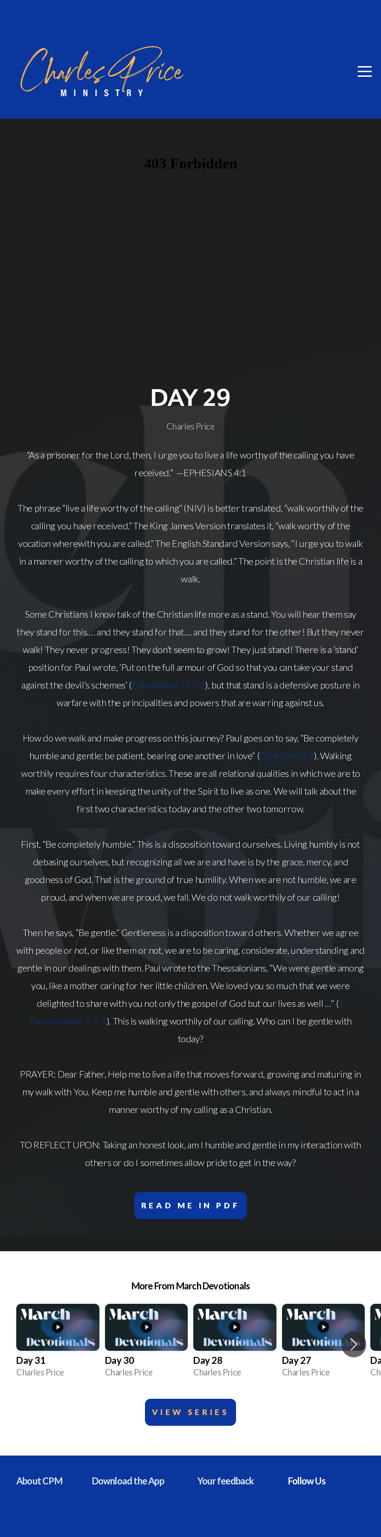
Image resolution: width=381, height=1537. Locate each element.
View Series (191, 1412)
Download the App (128, 1480)
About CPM (39, 1480)
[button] (354, 1344)
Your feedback (225, 1480)
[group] (57, 1344)
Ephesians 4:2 (287, 755)
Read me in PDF (190, 1205)
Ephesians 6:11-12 (168, 684)
